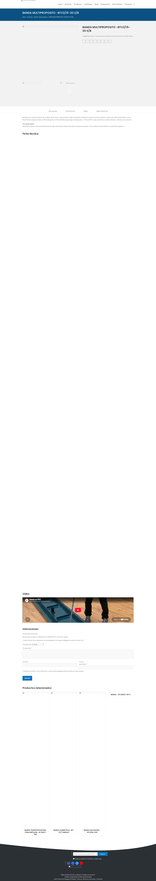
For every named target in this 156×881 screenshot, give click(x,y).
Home (24, 17)
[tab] (52, 111)
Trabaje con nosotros (88, 874)
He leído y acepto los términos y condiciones (88, 859)
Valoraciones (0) (102, 111)
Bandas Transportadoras (40, 17)
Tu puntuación (27, 644)
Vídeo (86, 111)
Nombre (25, 662)
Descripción (52, 111)
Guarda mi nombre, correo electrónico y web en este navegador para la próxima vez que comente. (54, 671)
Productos (30, 17)
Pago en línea (65, 874)
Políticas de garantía (70, 877)
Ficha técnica (70, 111)
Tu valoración (27, 648)
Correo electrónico (83, 663)
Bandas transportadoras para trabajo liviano (119, 36)
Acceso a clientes (75, 874)
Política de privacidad (85, 877)
